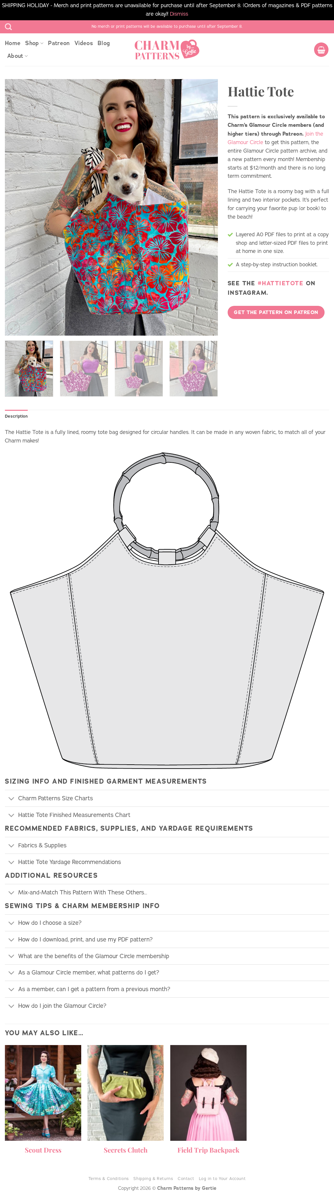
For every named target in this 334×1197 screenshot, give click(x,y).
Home (13, 43)
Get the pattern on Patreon (276, 312)
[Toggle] (11, 799)
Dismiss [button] (179, 14)
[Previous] (17, 207)
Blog (104, 43)
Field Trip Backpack (208, 1150)
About (15, 55)
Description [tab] (16, 416)
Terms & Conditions (108, 1178)
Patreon (58, 43)
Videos (83, 43)
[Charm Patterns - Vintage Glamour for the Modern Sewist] (167, 49)
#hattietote (281, 283)
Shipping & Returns (153, 1178)
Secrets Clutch (125, 1150)
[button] (321, 49)
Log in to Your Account (222, 1178)
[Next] (205, 207)
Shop (32, 43)
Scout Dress (43, 1150)
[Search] (8, 26)
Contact (186, 1178)
